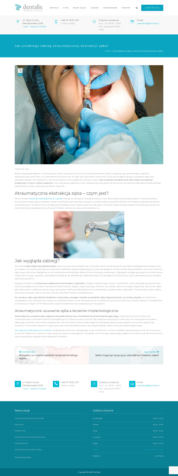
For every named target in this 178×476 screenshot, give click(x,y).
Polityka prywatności (23, 457)
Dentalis (54, 8)
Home (107, 51)
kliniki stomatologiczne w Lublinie (46, 198)
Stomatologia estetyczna (28, 450)
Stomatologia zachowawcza (30, 437)
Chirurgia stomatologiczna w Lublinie (33, 330)
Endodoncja (21, 443)
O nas (66, 8)
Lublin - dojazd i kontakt (34, 26)
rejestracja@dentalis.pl (148, 23)
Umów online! (152, 8)
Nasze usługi (79, 8)
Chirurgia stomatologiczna (29, 418)
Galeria (95, 8)
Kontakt (126, 8)
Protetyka (20, 431)
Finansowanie (110, 8)
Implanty (19, 425)
